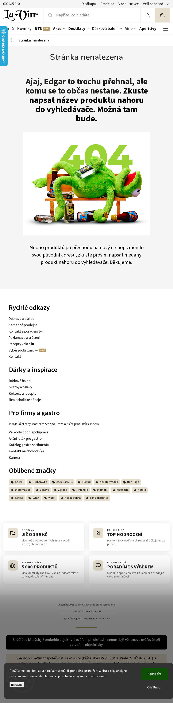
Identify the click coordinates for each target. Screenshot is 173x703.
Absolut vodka (109, 482)
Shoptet (76, 618)
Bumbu (86, 482)
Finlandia (82, 490)
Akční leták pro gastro (25, 438)
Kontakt (15, 356)
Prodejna (107, 4)
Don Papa (133, 482)
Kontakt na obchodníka (26, 451)
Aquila (142, 490)
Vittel (51, 498)
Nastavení (16, 685)
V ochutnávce (128, 4)
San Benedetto (99, 498)
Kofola (19, 498)
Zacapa (62, 490)
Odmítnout (154, 687)
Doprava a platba (21, 318)
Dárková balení (20, 381)
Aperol (19, 482)
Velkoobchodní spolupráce (29, 432)
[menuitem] (9, 29)
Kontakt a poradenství (26, 331)
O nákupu (88, 4)
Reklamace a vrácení (24, 337)
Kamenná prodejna (23, 325)
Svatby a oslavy (20, 387)
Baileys (44, 490)
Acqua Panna (73, 498)
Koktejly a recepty (22, 393)
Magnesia (122, 490)
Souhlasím (154, 674)
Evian (35, 498)
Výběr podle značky (23, 350)
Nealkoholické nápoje (25, 399)
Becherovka (40, 482)
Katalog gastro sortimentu (29, 445)
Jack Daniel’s (64, 482)
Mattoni (102, 490)
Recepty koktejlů (21, 344)
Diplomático (23, 490)
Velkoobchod (153, 4)
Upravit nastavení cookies (86, 611)
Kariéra (14, 457)
